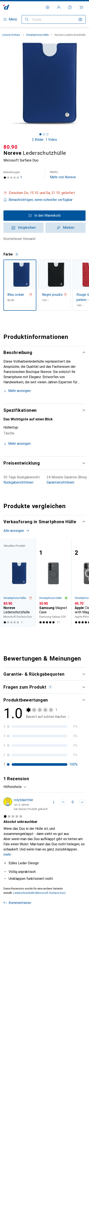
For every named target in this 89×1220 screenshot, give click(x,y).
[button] (44, 193)
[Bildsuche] (80, 19)
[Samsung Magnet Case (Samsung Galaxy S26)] (53, 583)
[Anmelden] (58, 7)
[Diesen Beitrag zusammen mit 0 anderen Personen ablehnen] (82, 802)
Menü (13, 19)
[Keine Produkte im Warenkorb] (81, 7)
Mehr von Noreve (63, 174)
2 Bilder (38, 140)
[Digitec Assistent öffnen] (70, 7)
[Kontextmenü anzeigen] (53, 802)
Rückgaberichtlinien (18, 482)
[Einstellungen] (47, 7)
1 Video (51, 140)
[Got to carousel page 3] (47, 134)
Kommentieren (20, 903)
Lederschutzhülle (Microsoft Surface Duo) (39, 892)
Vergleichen (27, 228)
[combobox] (15, 787)
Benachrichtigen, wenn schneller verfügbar (41, 200)
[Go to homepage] (6, 7)
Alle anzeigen (13, 531)
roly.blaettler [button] (23, 800)
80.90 (10, 147)
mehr (7, 854)
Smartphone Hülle (37, 34)
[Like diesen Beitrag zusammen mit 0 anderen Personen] (63, 802)
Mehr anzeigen (19, 391)
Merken (68, 228)
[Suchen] (27, 19)
